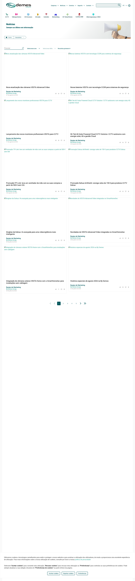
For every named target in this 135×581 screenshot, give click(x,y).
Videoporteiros (16, 17)
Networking (55, 17)
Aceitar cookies (54, 573)
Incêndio (46, 17)
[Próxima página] (80, 303)
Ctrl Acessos (28, 17)
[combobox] (108, 5)
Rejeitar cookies (68, 573)
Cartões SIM (79, 17)
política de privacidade (83, 559)
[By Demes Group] (18, 5)
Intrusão (37, 17)
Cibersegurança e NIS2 (93, 17)
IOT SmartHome (67, 17)
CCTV (7, 17)
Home (10, 37)
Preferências (82, 573)
